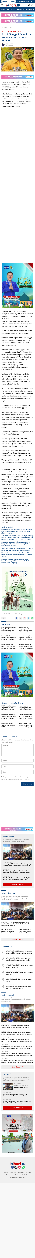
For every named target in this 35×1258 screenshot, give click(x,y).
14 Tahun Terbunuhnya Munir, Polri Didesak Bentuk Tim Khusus (19, 966)
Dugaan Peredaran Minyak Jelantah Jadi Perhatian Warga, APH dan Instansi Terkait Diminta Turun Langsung (15, 561)
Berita (3, 31)
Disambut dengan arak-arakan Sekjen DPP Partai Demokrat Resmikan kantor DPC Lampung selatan (17, 554)
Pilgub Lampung (11, 31)
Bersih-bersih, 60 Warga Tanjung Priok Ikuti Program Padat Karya (18, 987)
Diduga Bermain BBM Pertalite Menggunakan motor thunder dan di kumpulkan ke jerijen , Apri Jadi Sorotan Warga (17, 1054)
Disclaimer (9, 1175)
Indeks (6, 1173)
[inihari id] (13, 5)
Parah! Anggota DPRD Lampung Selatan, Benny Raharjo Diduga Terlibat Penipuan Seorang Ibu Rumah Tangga (19, 952)
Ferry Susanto (9, 44)
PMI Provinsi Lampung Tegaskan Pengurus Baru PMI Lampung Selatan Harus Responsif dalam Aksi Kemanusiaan (16, 531)
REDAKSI (21, 1173)
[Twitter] (16, 1167)
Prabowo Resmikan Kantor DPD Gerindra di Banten (19, 973)
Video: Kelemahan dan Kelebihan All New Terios (19, 980)
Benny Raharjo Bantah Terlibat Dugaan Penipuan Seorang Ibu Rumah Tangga (18, 959)
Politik (19, 31)
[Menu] (2, 5)
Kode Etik (13, 1173)
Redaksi (28, 1173)
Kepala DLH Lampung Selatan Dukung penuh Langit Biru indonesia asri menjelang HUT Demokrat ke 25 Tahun (15, 543)
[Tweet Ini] (20, 618)
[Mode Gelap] (29, 5)
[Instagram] (19, 1167)
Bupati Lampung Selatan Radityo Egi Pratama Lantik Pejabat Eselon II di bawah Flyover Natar (16, 872)
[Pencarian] (32, 5)
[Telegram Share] (28, 618)
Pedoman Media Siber (22, 1175)
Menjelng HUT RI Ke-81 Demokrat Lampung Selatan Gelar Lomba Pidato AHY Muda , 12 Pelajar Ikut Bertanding (17, 865)
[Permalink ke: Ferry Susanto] (3, 44)
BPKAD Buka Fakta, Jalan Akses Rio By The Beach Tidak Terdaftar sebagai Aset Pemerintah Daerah (17, 879)
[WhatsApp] (23, 1167)
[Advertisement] (17, 186)
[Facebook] (12, 1167)
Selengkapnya (17, 884)
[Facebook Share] (16, 618)
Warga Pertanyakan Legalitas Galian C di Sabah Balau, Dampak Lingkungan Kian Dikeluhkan (17, 549)
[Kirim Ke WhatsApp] (32, 618)
